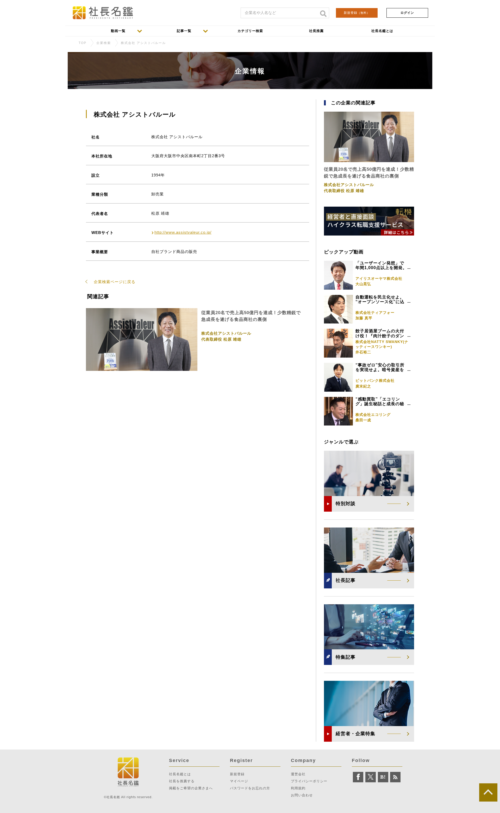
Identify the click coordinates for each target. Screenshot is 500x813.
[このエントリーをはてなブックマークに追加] (383, 777)
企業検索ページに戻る (114, 282)
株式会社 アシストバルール (143, 43)
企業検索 (103, 43)
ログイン (407, 13)
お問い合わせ (302, 795)
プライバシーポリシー (309, 781)
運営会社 (298, 774)
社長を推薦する (182, 781)
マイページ (239, 781)
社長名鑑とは (180, 774)
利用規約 (298, 788)
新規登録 (357, 13)
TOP (82, 43)
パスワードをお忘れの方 (250, 788)
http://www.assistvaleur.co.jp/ (182, 232)
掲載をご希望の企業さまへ (191, 788)
